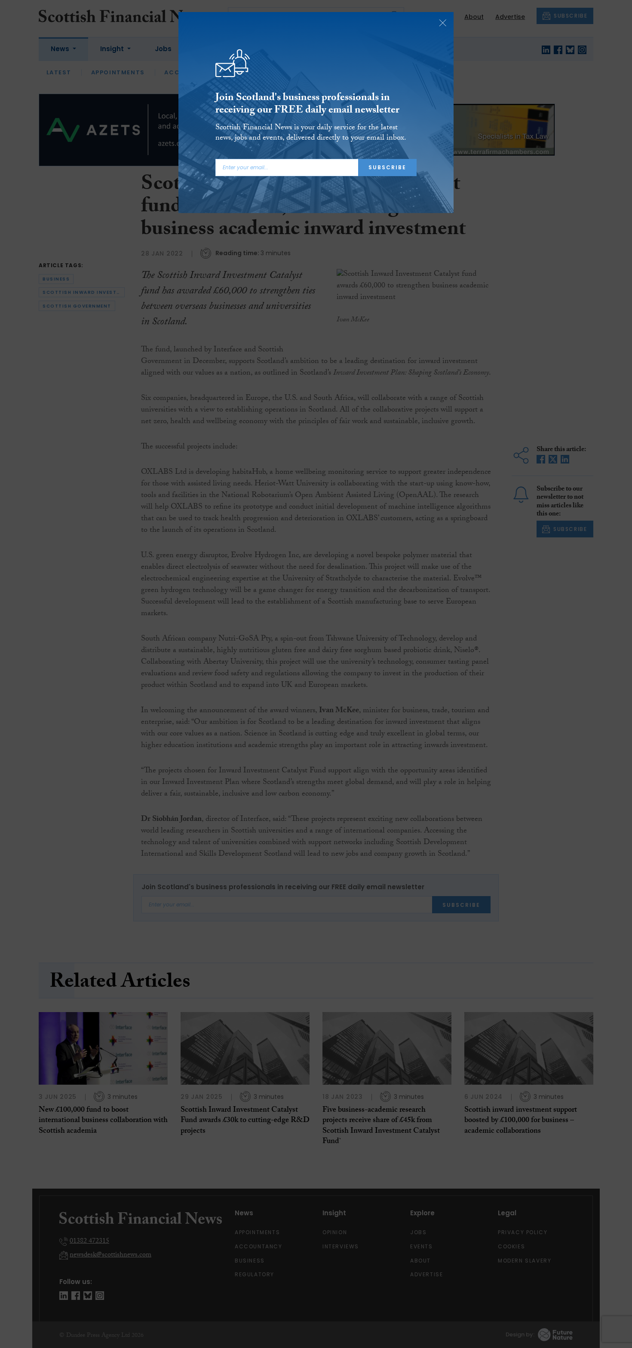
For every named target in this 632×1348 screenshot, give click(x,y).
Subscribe (387, 167)
